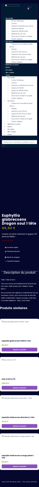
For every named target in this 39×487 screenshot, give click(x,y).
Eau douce (9, 41)
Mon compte (10, 72)
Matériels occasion (12, 64)
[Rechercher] (3, 146)
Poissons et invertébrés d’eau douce (20, 45)
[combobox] (19, 142)
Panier (10, 134)
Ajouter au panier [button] (19, 350)
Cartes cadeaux (17, 39)
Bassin (8, 67)
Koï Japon (9, 70)
